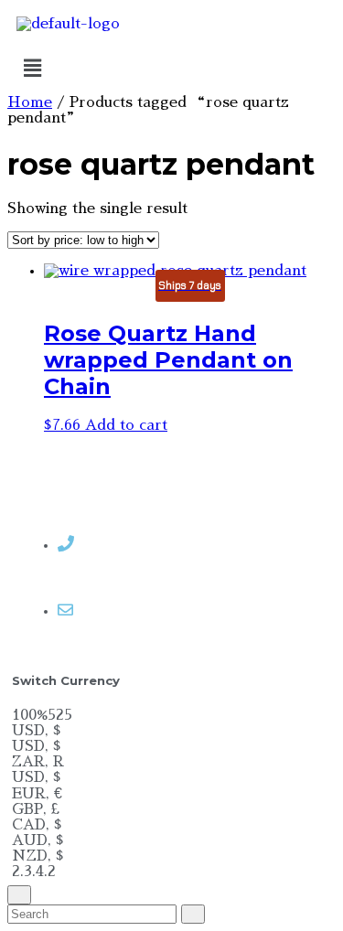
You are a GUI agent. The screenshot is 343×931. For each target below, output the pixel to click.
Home (29, 102)
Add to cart (126, 425)
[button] (171, 67)
